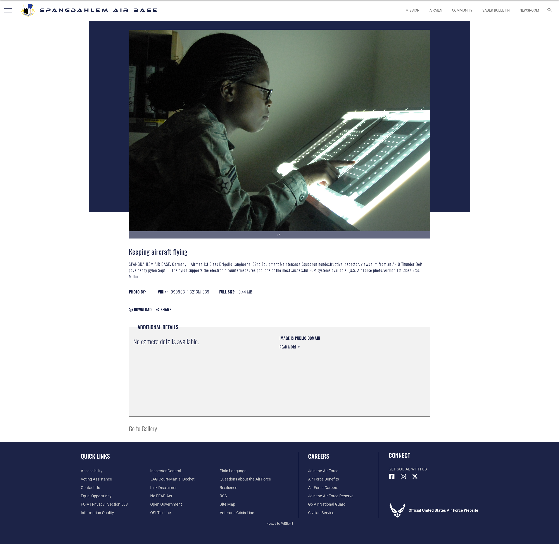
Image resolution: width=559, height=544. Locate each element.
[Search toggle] (549, 10)
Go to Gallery (143, 428)
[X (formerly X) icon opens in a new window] (415, 476)
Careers (318, 456)
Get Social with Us (408, 469)
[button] (7, 10)
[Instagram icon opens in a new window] (403, 476)
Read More (289, 347)
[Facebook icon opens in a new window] (392, 476)
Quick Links (95, 456)
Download (142, 309)
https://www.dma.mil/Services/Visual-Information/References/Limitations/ (331, 375)
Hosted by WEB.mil (279, 523)
